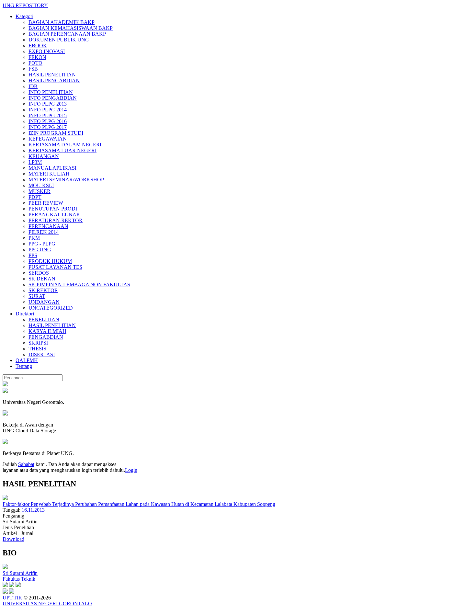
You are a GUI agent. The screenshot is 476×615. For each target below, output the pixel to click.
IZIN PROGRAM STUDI (55, 133)
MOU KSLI (41, 185)
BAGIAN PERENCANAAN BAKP (67, 34)
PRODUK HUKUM (50, 261)
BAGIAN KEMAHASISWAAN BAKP (70, 28)
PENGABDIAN (45, 337)
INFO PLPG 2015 (47, 115)
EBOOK (37, 45)
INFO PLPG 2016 (47, 121)
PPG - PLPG (41, 243)
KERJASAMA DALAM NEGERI (64, 144)
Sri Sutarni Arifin (20, 573)
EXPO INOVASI (46, 51)
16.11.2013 (33, 510)
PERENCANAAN (48, 226)
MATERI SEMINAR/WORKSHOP (66, 179)
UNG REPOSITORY (25, 5)
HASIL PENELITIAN (52, 74)
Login (131, 470)
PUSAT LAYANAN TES (55, 267)
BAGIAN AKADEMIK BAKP (61, 22)
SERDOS (38, 273)
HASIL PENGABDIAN (54, 80)
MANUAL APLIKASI (52, 168)
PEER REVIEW (45, 203)
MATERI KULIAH (49, 174)
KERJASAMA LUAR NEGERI (62, 150)
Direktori (25, 313)
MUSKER (39, 191)
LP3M (35, 162)
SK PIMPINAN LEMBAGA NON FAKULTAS (79, 284)
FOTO (35, 63)
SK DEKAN (41, 278)
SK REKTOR (43, 290)
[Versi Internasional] (5, 384)
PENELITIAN (43, 319)
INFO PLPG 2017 (47, 127)
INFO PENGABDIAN (52, 98)
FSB (33, 69)
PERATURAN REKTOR (55, 220)
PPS (32, 255)
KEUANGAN (43, 156)
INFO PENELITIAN (50, 92)
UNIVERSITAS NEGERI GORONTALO (47, 603)
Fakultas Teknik (19, 579)
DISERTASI (41, 354)
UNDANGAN (44, 302)
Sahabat (26, 464)
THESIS (37, 348)
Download (13, 539)
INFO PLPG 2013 (47, 104)
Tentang (24, 366)
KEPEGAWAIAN (47, 139)
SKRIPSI (38, 343)
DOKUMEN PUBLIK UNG (58, 39)
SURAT (36, 296)
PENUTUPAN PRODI (52, 208)
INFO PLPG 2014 (47, 109)
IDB (33, 86)
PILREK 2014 (43, 232)
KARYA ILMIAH (47, 331)
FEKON (37, 57)
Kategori (24, 16)
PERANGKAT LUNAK (54, 214)
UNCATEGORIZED (50, 308)
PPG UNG (39, 249)
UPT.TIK (12, 597)
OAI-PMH (27, 360)
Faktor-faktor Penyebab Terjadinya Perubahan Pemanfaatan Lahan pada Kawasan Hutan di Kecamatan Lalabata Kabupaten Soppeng (139, 504)
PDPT (34, 197)
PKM (34, 238)
